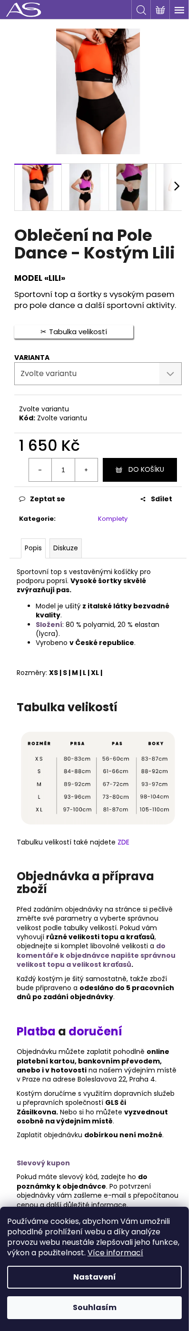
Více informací (115, 1252)
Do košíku (146, 469)
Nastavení (94, 1276)
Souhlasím (95, 1307)
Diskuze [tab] (65, 548)
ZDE (123, 842)
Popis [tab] (33, 548)
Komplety (112, 518)
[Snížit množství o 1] (40, 469)
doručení (95, 1031)
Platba (37, 1031)
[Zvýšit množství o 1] (86, 469)
